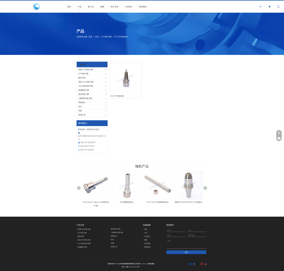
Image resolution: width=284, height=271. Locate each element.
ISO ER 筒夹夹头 (117, 96)
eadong (144, 264)
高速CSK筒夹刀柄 (84, 240)
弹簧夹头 (81, 102)
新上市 (91, 7)
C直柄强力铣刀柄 (85, 98)
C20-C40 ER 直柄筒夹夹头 (158, 202)
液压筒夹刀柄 (83, 94)
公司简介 (129, 7)
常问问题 (147, 243)
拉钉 (80, 106)
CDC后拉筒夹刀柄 (85, 86)
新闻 (102, 7)
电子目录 (114, 7)
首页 (69, 7)
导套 (80, 111)
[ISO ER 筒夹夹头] (125, 78)
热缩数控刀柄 (83, 90)
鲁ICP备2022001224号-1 (131, 267)
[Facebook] (190, 264)
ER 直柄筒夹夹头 (127, 202)
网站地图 (151, 264)
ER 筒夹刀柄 (83, 74)
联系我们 (143, 7)
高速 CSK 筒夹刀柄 (85, 82)
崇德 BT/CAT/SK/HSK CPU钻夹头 (188, 202)
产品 (79, 7)
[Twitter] (197, 264)
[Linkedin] (194, 264)
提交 (186, 252)
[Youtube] (201, 264)
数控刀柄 (81, 78)
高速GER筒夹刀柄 (85, 69)
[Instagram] (205, 264)
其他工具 (81, 115)
